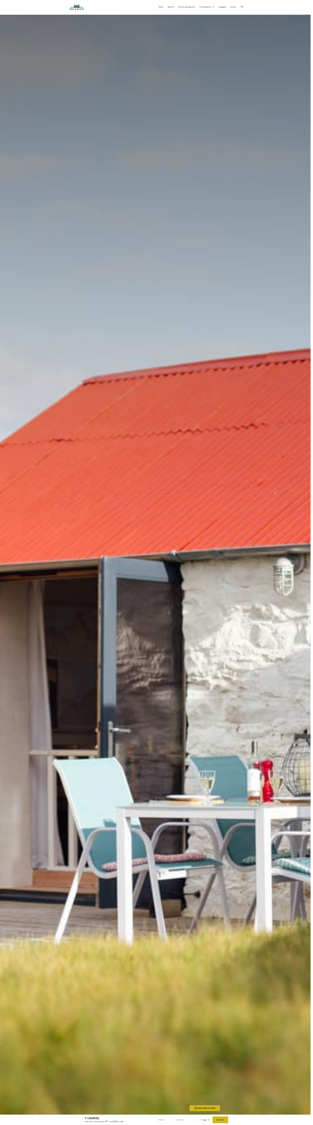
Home (161, 7)
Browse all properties (187, 7)
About (171, 7)
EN (242, 7)
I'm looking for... (207, 7)
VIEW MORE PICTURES (206, 1108)
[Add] (208, 1119)
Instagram (222, 7)
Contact (233, 7)
